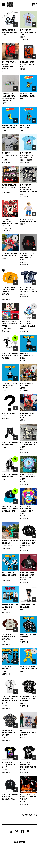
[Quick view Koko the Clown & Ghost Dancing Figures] (15, 348)
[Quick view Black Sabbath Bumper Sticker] (15, 179)
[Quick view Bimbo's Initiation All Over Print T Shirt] (34, 437)
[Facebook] (22, 831)
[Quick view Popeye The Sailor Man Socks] (15, 599)
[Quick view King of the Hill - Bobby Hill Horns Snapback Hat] (15, 501)
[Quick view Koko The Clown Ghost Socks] (15, 437)
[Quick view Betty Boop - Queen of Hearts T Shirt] (34, 24)
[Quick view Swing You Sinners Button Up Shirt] (15, 725)
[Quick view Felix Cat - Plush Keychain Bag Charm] (15, 378)
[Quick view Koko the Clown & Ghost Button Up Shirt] (34, 691)
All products (28, 815)
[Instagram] (11, 831)
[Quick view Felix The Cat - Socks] (15, 661)
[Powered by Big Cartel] (19, 842)
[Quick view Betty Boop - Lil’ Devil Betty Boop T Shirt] (34, 789)
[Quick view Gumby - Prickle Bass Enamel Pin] (34, 88)
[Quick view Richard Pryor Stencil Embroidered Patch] (15, 56)
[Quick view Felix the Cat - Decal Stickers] (15, 567)
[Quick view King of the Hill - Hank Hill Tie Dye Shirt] (34, 469)
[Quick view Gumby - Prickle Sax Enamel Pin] (15, 120)
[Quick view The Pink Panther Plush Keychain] (15, 248)
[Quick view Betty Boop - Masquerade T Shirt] (15, 757)
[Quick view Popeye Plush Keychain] (34, 378)
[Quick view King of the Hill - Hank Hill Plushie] (34, 214)
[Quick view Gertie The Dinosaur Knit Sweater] (15, 629)
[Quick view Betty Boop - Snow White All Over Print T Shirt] (34, 282)
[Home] (10, 4)
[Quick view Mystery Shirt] (15, 408)
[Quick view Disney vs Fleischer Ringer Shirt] (15, 147)
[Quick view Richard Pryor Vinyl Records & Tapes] (15, 316)
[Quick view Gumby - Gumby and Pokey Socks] (34, 661)
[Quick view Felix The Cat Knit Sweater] (34, 629)
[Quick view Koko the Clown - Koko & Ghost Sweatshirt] (34, 535)
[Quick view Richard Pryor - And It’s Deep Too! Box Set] (34, 408)
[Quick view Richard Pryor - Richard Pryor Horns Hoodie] (34, 567)
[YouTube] (28, 831)
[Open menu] (3, 4)
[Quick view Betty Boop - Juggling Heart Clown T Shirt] (34, 147)
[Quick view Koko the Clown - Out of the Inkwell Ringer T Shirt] (15, 691)
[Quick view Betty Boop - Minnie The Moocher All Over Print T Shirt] (34, 179)
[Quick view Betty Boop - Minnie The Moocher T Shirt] (34, 757)
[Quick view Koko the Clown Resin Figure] (15, 469)
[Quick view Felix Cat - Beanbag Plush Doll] (34, 348)
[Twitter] (16, 831)
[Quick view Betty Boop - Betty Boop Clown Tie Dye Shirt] (34, 501)
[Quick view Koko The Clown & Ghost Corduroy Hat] (15, 789)
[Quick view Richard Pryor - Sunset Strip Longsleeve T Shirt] (34, 248)
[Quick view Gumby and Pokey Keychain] (15, 535)
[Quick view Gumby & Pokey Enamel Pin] (34, 120)
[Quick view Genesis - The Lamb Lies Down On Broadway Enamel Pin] (15, 88)
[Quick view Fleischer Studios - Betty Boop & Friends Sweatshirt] (15, 282)
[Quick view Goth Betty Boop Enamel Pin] (34, 599)
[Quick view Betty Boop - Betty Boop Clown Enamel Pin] (34, 316)
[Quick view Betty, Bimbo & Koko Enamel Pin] (15, 24)
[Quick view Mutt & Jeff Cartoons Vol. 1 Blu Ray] (34, 725)
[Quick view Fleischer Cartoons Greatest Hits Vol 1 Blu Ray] (15, 214)
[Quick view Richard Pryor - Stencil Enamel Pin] (34, 56)
